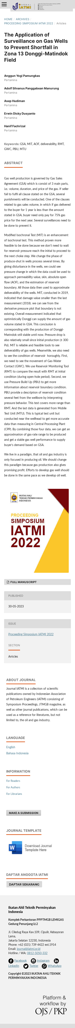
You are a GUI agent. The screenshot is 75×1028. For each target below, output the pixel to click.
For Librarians (14, 794)
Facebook (20, 960)
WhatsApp (54, 966)
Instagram (43, 960)
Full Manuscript (23, 582)
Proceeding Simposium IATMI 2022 (28, 23)
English (10, 747)
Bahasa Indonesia (17, 753)
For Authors (13, 787)
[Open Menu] (4, 4)
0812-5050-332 (37, 953)
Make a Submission (23, 813)
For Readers (13, 781)
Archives (22, 19)
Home (8, 19)
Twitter (33, 966)
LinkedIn (13, 966)
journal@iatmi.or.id (28, 949)
